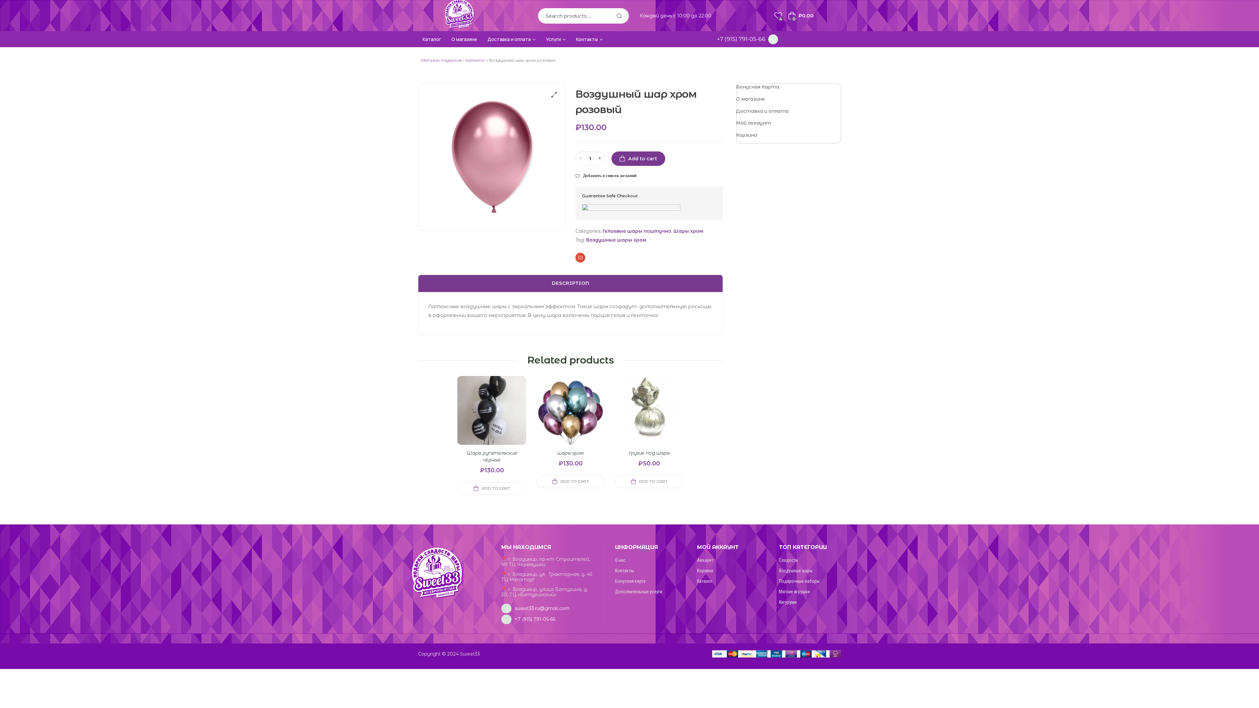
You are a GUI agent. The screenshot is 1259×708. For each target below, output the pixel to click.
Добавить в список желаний (609, 175)
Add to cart (642, 158)
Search (619, 16)
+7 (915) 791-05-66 (741, 39)
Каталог (475, 60)
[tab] (570, 283)
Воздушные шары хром (616, 240)
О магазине (750, 99)
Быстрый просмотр (483, 418)
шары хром (570, 453)
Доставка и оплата (762, 111)
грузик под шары (649, 453)
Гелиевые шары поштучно (637, 231)
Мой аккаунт (753, 123)
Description (571, 283)
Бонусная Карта (757, 87)
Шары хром (688, 231)
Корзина (746, 135)
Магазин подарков (441, 60)
